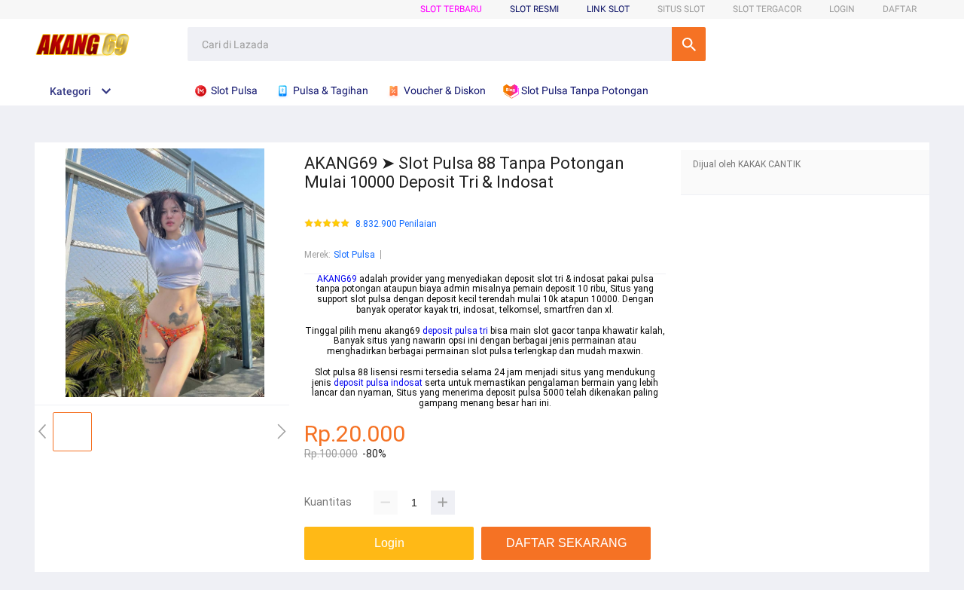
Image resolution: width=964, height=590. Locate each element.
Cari (689, 44)
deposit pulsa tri (455, 331)
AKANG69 (337, 279)
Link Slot (608, 9)
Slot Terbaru (451, 9)
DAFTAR (900, 9)
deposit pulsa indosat (378, 383)
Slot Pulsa (354, 254)
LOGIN (842, 9)
